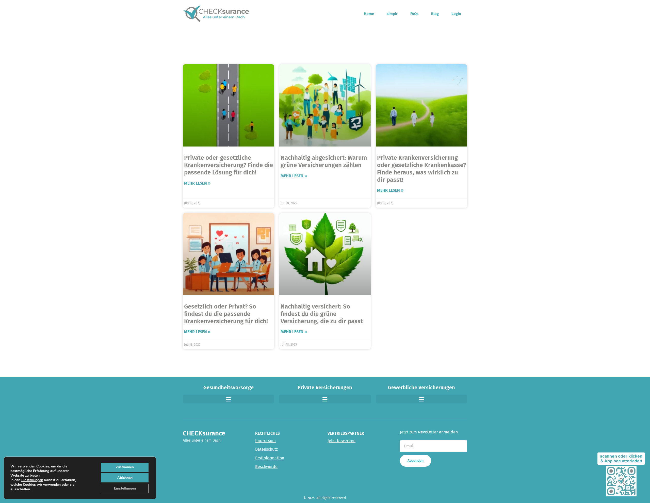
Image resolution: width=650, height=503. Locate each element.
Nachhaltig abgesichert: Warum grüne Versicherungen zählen (324, 161)
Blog (435, 13)
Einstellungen (32, 480)
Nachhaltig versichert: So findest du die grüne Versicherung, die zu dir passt (322, 314)
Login (456, 13)
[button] (228, 399)
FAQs (414, 13)
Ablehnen (125, 477)
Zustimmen (125, 467)
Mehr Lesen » (197, 183)
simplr (392, 13)
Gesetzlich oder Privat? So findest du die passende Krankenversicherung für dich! (226, 314)
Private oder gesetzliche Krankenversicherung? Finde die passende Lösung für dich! (228, 165)
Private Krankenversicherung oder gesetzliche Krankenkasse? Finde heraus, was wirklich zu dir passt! (421, 168)
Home (369, 13)
